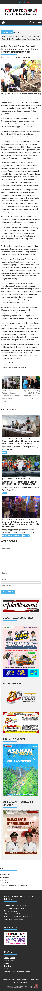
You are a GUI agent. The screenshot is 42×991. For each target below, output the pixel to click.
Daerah (5, 367)
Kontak (7, 963)
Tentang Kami (5, 874)
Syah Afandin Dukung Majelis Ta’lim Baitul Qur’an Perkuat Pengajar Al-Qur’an (31, 394)
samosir (14, 367)
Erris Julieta (21, 438)
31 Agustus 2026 (9, 438)
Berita (4, 535)
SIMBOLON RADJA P (24, 57)
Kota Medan (17, 535)
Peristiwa (26, 535)
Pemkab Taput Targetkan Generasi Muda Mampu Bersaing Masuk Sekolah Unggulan (10, 396)
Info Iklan (3, 880)
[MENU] (39, 22)
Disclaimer (4, 883)
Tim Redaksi (4, 877)
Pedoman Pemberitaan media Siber (13, 886)
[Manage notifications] (36, 986)
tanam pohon (22, 367)
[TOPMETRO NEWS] (3, 22)
